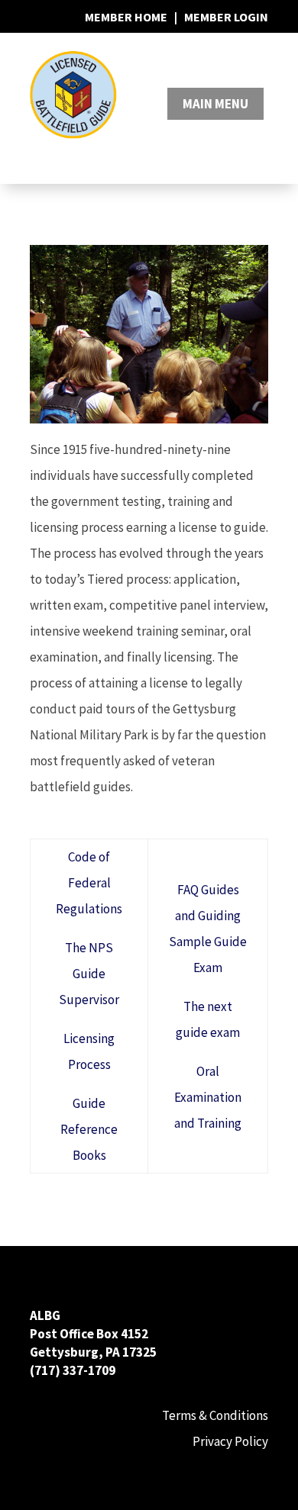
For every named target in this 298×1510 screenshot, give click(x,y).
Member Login (226, 16)
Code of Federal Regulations (89, 882)
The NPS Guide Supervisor (89, 973)
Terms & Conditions (215, 1415)
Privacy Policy (230, 1441)
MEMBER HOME (126, 16)
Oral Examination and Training (207, 1097)
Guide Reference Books (89, 1129)
